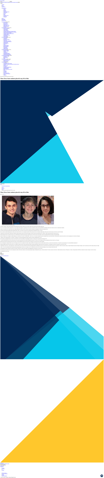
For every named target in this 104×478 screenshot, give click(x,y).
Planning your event (6, 60)
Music (4, 58)
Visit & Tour (3, 255)
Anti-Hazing (5, 38)
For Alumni (5, 66)
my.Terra (5, 13)
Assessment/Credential (6, 53)
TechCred (5, 51)
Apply (3, 18)
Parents (4, 14)
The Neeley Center (6, 15)
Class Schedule (5, 35)
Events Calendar (4, 20)
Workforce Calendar (6, 50)
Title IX (5, 74)
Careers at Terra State (4, 473)
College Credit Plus (6, 30)
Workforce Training (4, 49)
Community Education (5, 55)
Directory (5, 10)
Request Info (3, 19)
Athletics (3, 4)
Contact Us (1, 466)
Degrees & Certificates (6, 28)
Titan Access (3, 6)
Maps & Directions (6, 68)
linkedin (3, 470)
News (1, 184)
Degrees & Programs (4, 27)
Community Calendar (6, 56)
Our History (5, 71)
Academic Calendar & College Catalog (9, 33)
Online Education (6, 36)
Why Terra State (6, 22)
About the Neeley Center (7, 59)
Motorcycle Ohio (6, 57)
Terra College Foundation (7, 73)
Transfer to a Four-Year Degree (8, 32)
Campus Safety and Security (7, 40)
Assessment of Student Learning (8, 63)
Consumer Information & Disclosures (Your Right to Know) (11, 64)
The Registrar (5, 47)
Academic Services (6, 34)
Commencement (6, 42)
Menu (19, 2)
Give (2, 5)
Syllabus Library (6, 29)
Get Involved (5, 43)
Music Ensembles (6, 46)
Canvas (4, 9)
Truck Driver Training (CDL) (7, 54)
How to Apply (5, 23)
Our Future (5, 72)
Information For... (4, 8)
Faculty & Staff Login (6, 11)
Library (4, 44)
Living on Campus (6, 45)
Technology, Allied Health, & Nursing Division (10, 31)
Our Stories (5, 70)
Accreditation (5, 62)
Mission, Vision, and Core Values (8, 69)
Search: (1, 1)
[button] (9, 27)
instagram (3, 468)
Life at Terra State (4, 37)
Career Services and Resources (7, 41)
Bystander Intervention (6, 39)
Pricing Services (6, 61)
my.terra (3, 475)
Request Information (6, 26)
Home (3, 187)
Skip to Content (2, 0)
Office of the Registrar (6, 25)
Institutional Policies (6, 67)
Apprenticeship (5, 52)
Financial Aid (5, 12)
